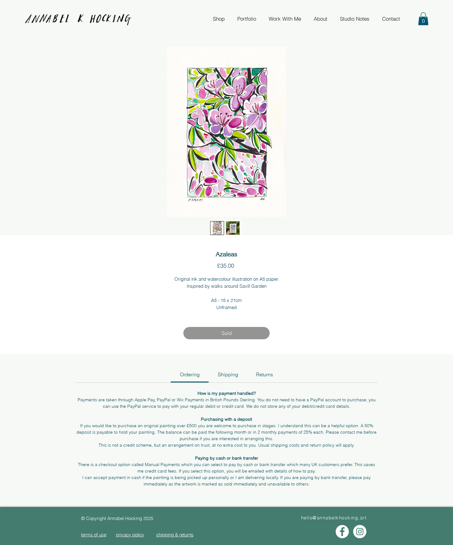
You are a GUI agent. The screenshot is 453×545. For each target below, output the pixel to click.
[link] (190, 374)
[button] (423, 18)
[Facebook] (342, 531)
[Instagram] (359, 531)
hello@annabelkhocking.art (334, 518)
